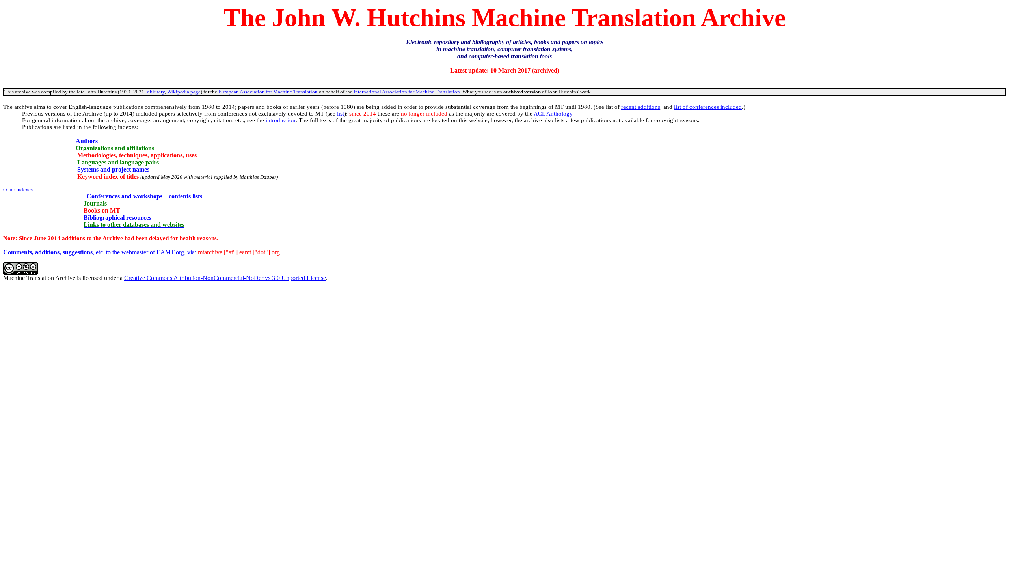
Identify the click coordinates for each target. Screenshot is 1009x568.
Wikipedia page (184, 92)
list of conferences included (708, 107)
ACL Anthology (553, 113)
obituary (156, 92)
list (340, 113)
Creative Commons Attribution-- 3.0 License (225, 278)
